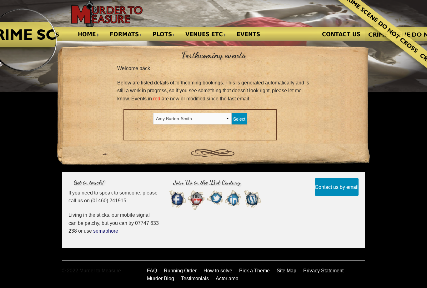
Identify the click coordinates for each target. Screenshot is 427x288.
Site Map (286, 270)
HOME (87, 34)
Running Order (180, 270)
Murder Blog (160, 278)
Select (239, 119)
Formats (124, 34)
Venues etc (204, 34)
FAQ (152, 270)
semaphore (105, 231)
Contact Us (341, 34)
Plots (162, 34)
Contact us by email (337, 186)
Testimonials (195, 278)
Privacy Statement (323, 270)
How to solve (217, 270)
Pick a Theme (254, 270)
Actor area (227, 278)
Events (248, 34)
